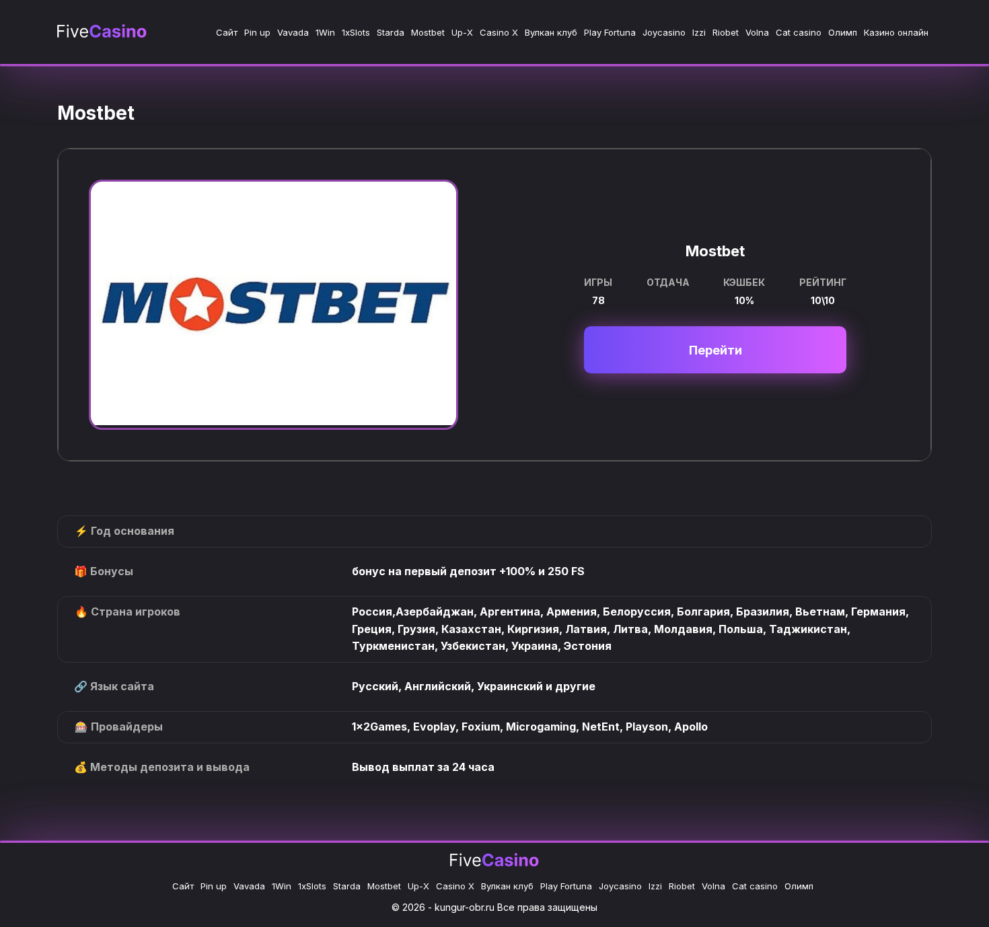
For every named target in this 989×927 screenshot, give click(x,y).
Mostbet (428, 32)
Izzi (699, 32)
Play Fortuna (610, 32)
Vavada (293, 32)
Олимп (842, 32)
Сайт (226, 32)
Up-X (462, 32)
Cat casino (798, 32)
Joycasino (664, 32)
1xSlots (356, 32)
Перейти (715, 350)
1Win (325, 32)
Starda (390, 32)
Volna (757, 32)
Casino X (499, 32)
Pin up (257, 32)
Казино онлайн (896, 32)
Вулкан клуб (551, 32)
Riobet (725, 32)
